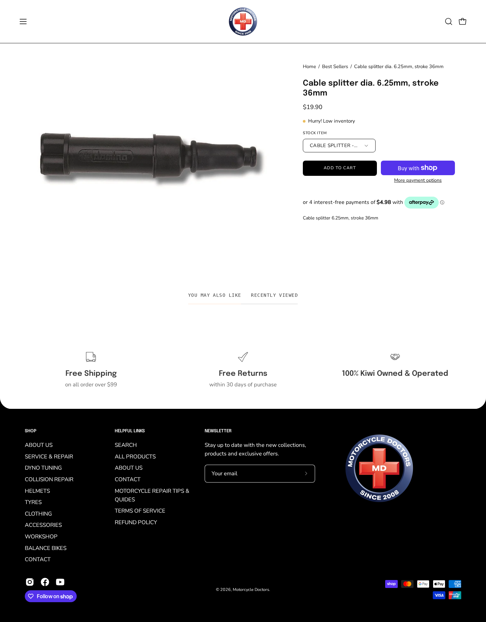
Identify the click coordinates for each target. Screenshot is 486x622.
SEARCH (126, 445)
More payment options (418, 180)
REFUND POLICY (136, 522)
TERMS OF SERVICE (140, 511)
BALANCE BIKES (45, 548)
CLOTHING (38, 513)
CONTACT (38, 559)
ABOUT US (39, 445)
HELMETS (37, 490)
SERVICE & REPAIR (49, 456)
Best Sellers (335, 66)
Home (309, 66)
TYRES (33, 502)
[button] (449, 21)
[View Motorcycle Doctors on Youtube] (60, 582)
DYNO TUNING (43, 468)
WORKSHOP (41, 536)
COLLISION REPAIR (49, 479)
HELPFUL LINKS (130, 431)
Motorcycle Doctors (251, 589)
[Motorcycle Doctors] (243, 21)
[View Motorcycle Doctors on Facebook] (45, 582)
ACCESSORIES (43, 525)
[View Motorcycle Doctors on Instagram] (30, 582)
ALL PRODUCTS (135, 456)
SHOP (30, 431)
